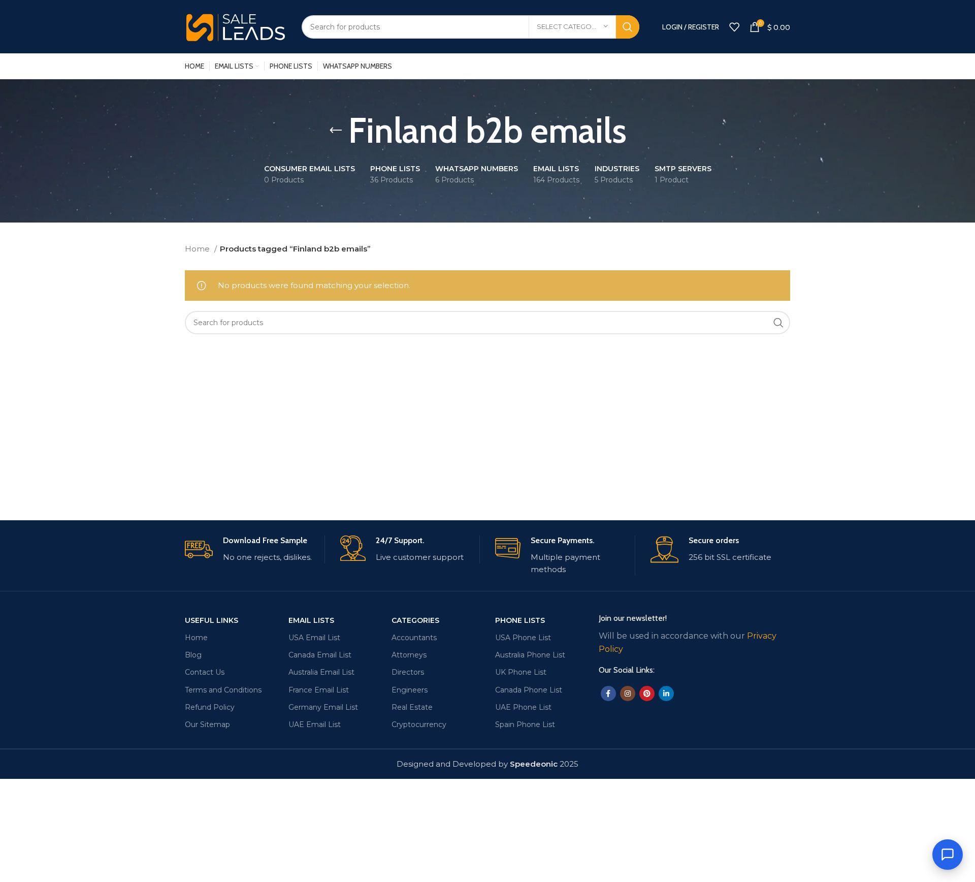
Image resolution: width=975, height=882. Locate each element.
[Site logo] (235, 25)
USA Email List (314, 637)
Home (198, 249)
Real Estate (412, 707)
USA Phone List (523, 637)
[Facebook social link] (608, 693)
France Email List (318, 690)
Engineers (410, 690)
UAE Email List (314, 724)
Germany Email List (323, 707)
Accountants (414, 637)
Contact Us (204, 672)
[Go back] (335, 130)
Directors (408, 672)
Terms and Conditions (223, 690)
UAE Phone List (523, 707)
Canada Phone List (528, 690)
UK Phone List (520, 672)
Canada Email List (319, 654)
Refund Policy (210, 707)
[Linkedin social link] (666, 693)
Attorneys (409, 654)
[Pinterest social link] (647, 693)
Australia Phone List (530, 654)
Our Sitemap (207, 724)
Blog (193, 654)
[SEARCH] (627, 27)
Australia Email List (321, 672)
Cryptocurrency (419, 724)
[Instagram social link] (627, 693)
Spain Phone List (525, 724)
